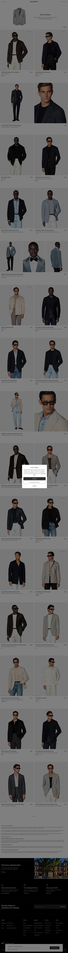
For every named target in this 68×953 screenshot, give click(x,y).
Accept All (34, 478)
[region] (34, 476)
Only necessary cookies (34, 482)
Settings (34, 485)
